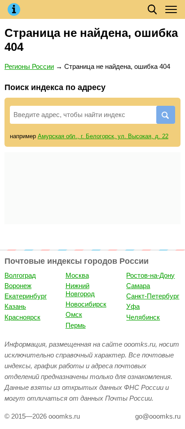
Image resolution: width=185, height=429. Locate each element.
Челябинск (143, 317)
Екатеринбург (25, 296)
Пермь (76, 325)
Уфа (133, 306)
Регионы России (29, 66)
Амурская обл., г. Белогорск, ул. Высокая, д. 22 (103, 136)
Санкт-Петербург (152, 296)
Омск (74, 314)
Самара (138, 285)
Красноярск (22, 317)
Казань (15, 306)
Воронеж (17, 285)
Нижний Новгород (80, 290)
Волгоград (20, 275)
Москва (77, 275)
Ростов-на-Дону (150, 275)
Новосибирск (86, 304)
